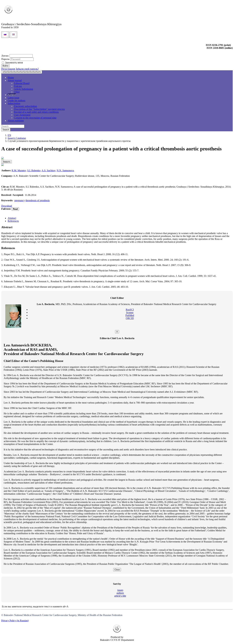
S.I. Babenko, (34, 170)
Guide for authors (16, 100)
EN (9, 135)
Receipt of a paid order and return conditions (36, 112)
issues (120, 590)
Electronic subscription (25, 106)
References (13, 221)
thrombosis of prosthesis (37, 200)
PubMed (129, 315)
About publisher (16, 120)
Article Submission (23, 89)
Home (11, 77)
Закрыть (7, 161)
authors (120, 593)
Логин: (5, 55)
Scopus (129, 312)
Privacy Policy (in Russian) (15, 620)
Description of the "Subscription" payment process (39, 109)
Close (117, 569)
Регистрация (8, 68)
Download (6, 205)
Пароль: (5, 59)
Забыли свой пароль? (27, 68)
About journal (15, 80)
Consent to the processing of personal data (35, 117)
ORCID (130, 318)
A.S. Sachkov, (49, 170)
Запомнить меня (13, 62)
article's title (120, 595)
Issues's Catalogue (17, 138)
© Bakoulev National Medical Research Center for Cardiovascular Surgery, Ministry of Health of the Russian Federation (61, 615)
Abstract (12, 218)
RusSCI (130, 309)
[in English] (13, 36)
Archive (12, 94)
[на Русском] (5, 36)
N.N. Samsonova (65, 170)
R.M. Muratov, (19, 170)
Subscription (14, 103)
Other (17, 92)
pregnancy (19, 200)
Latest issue (13, 97)
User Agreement (22, 114)
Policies (18, 86)
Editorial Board (21, 83)
